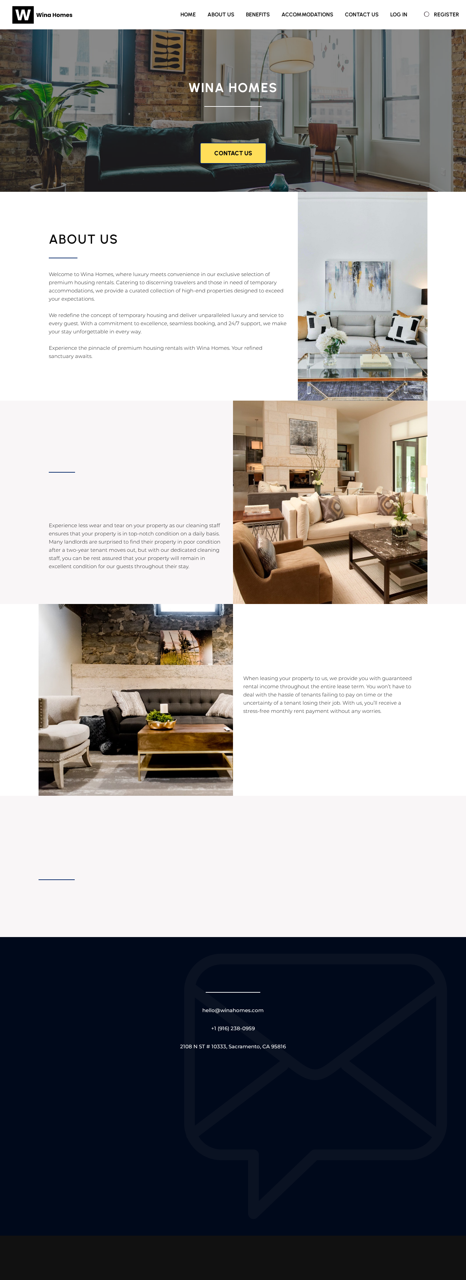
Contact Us (362, 14)
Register (446, 14)
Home (188, 14)
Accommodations (307, 14)
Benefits (258, 14)
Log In (398, 14)
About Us (220, 14)
